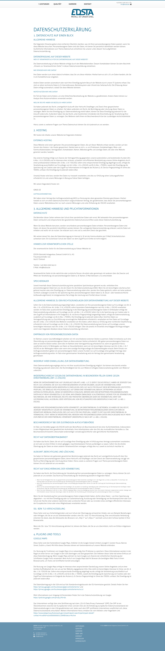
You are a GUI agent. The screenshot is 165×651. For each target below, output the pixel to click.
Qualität (57, 3)
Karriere (72, 3)
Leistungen (44, 3)
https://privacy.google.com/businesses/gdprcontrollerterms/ (57, 587)
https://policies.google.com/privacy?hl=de (50, 598)
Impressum (79, 639)
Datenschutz (80, 641)
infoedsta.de (125, 4)
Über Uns (79, 634)
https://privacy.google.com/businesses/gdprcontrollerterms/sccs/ (58, 589)
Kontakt (87, 3)
